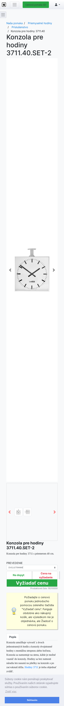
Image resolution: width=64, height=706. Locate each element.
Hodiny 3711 (31, 667)
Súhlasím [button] (32, 700)
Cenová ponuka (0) (35, 4)
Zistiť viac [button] (11, 691)
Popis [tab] (12, 637)
